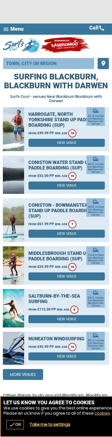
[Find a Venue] (48, 63)
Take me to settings (50, 424)
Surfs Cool (19, 96)
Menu (13, 29)
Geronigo (65, 45)
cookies (102, 413)
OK (15, 425)
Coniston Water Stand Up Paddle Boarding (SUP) (59, 165)
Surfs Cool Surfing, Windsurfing (21, 45)
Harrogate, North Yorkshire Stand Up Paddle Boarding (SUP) (61, 120)
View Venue (66, 142)
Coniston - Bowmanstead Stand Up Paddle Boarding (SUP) (60, 210)
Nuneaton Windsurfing (56, 339)
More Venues (23, 374)
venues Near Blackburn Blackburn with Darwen (67, 98)
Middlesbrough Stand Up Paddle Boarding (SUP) (58, 256)
